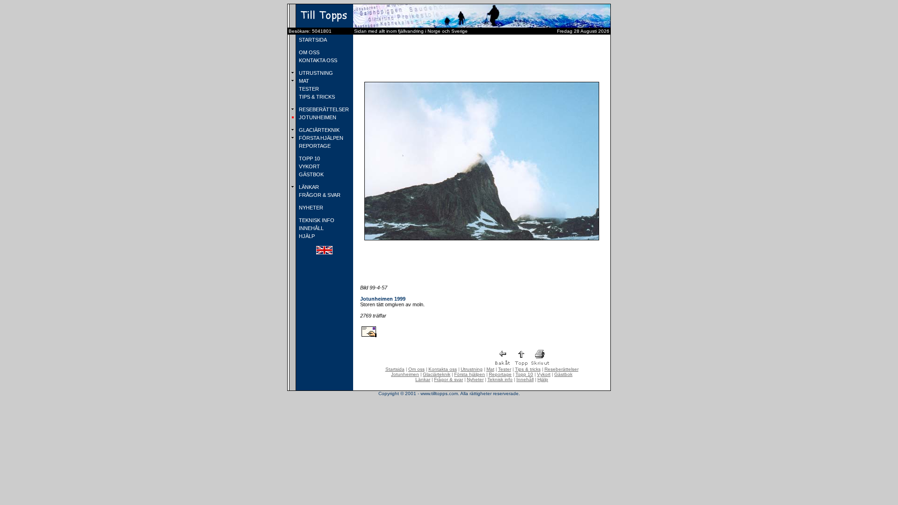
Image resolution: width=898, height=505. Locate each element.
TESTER (308, 89)
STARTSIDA (312, 40)
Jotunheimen (405, 374)
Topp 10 (524, 374)
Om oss (416, 369)
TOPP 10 (308, 158)
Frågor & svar (448, 379)
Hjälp (542, 379)
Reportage (500, 374)
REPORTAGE (314, 146)
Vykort (543, 374)
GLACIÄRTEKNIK (318, 130)
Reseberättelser (561, 369)
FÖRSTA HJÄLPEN (320, 138)
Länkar (422, 379)
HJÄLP (306, 236)
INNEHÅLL (310, 228)
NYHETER (310, 207)
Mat (490, 369)
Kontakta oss (442, 369)
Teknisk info (500, 379)
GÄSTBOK (310, 174)
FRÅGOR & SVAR (318, 195)
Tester (504, 369)
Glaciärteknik (436, 374)
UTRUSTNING (315, 73)
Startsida (395, 369)
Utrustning (472, 369)
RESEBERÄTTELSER (323, 109)
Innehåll (525, 379)
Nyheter (475, 379)
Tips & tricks (528, 369)
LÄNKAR (308, 187)
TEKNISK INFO (315, 220)
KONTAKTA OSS (317, 60)
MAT (303, 81)
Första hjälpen (469, 374)
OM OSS (308, 52)
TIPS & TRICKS (316, 97)
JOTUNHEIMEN (316, 117)
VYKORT (308, 166)
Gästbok (563, 374)
